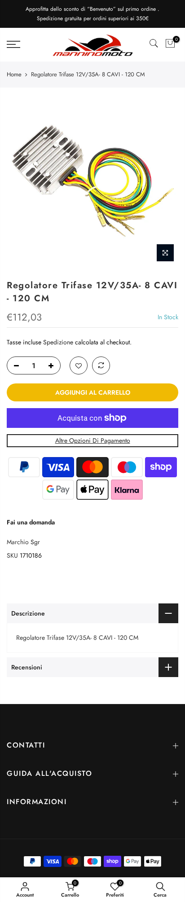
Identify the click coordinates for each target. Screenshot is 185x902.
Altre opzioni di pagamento (92, 440)
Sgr (35, 541)
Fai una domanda (31, 521)
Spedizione (58, 341)
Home (14, 74)
